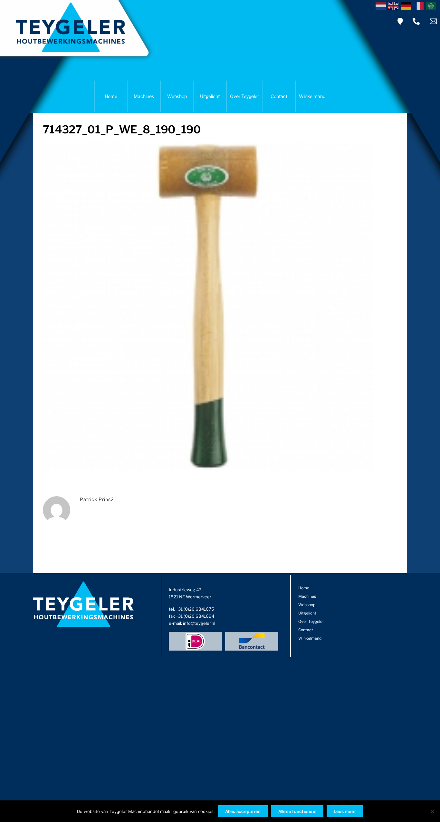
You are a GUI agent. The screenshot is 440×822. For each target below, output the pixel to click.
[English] (394, 5)
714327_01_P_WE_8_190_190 (122, 129)
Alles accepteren (243, 811)
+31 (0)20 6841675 (195, 609)
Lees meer (345, 811)
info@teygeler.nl (199, 623)
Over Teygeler (244, 96)
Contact (279, 96)
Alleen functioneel (297, 811)
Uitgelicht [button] (210, 96)
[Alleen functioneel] (432, 811)
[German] (407, 5)
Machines (144, 96)
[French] (419, 5)
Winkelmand (312, 96)
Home (111, 96)
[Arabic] (432, 5)
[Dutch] (382, 5)
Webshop (177, 96)
